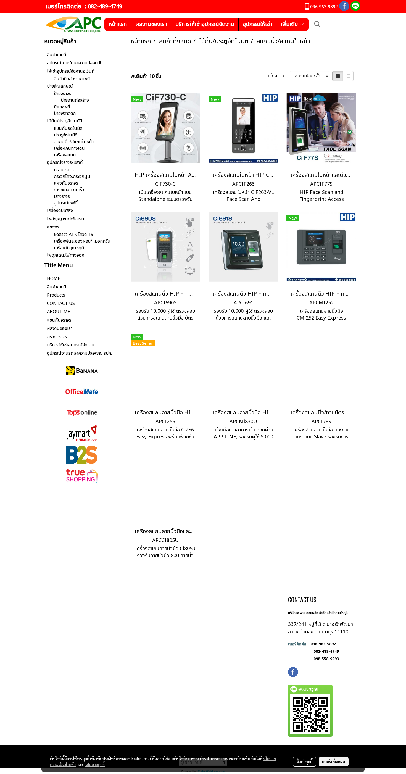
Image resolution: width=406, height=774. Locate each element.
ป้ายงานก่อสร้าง (75, 100)
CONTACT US (61, 303)
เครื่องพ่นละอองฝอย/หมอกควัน (82, 241)
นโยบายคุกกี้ (95, 764)
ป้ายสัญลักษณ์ (60, 86)
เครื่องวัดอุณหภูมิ (69, 247)
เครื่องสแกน (65, 155)
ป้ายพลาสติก (65, 113)
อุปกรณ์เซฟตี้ (65, 203)
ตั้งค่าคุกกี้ (304, 761)
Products (56, 295)
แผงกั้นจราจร (66, 183)
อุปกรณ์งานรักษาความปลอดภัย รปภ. (79, 353)
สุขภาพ (53, 227)
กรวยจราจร (64, 170)
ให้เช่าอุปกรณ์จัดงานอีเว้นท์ (70, 71)
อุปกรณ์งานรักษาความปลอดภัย (74, 63)
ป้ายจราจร (62, 93)
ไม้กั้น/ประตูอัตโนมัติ (64, 121)
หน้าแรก (118, 24)
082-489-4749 (105, 6)
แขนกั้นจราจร (59, 320)
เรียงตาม (279, 76)
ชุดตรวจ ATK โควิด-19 (73, 234)
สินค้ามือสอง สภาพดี (72, 78)
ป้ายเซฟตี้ (62, 107)
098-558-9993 (326, 658)
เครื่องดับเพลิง (60, 210)
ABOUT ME (58, 312)
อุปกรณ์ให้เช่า (257, 24)
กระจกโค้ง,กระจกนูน (72, 176)
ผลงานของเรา (151, 24)
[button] (317, 24)
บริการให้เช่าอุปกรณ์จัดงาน (204, 24)
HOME (53, 278)
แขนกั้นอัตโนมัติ (68, 128)
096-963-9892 (323, 643)
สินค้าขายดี (56, 54)
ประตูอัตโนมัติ (65, 135)
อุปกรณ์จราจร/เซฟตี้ (65, 162)
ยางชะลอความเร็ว (69, 189)
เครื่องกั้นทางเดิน (69, 148)
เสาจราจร (62, 196)
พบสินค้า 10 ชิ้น (146, 76)
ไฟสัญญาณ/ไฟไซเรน (65, 218)
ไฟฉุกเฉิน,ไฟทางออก (65, 255)
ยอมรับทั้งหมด (333, 761)
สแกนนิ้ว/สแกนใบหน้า (74, 141)
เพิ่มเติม (290, 24)
